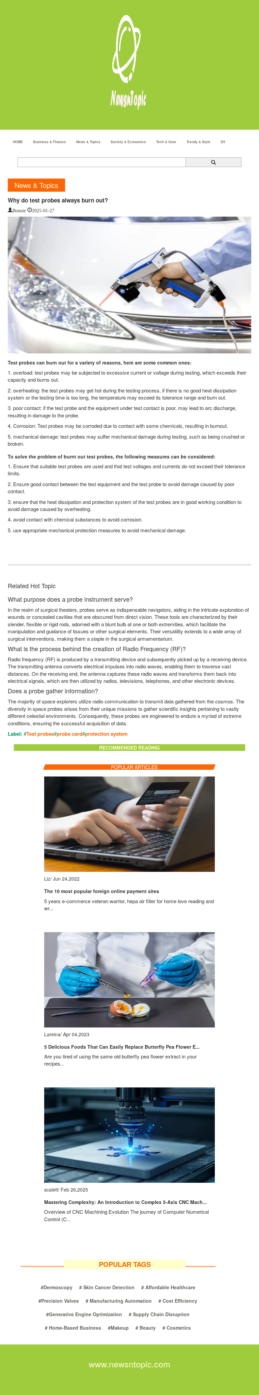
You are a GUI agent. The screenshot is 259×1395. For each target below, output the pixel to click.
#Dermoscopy (57, 1287)
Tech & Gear (166, 141)
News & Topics (88, 141)
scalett (51, 1189)
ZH (223, 141)
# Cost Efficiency (178, 1300)
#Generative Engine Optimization (84, 1314)
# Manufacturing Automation (119, 1300)
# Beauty (146, 1327)
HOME (18, 141)
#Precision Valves (58, 1300)
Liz (47, 878)
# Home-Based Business (73, 1327)
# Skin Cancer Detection (107, 1287)
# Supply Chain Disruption (159, 1314)
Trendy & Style (198, 141)
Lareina (52, 1034)
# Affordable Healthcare (168, 1287)
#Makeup (118, 1327)
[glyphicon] (213, 162)
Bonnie (19, 210)
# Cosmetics (177, 1327)
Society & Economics (128, 141)
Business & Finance (49, 141)
